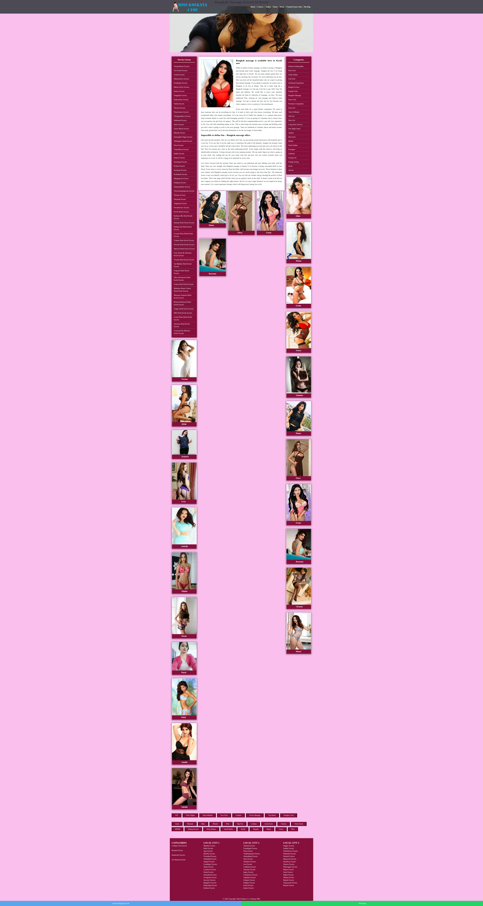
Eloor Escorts (179, 145)
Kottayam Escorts (180, 170)
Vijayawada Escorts (290, 883)
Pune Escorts (248, 851)
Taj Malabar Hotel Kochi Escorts (183, 265)
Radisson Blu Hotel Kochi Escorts (183, 217)
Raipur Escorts (288, 870)
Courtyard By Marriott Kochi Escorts (182, 332)
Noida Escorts (208, 872)
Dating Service (193, 829)
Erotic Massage (254, 815)
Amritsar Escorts (249, 870)
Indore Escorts (248, 888)
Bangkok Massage (294, 95)
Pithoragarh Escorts (290, 867)
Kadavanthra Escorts (181, 100)
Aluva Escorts (179, 124)
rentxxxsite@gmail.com (120, 903)
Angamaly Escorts (180, 203)
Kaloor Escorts (179, 91)
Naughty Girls (289, 815)
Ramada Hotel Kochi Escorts (184, 223)
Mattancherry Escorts (181, 79)
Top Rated (272, 815)
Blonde (215, 824)
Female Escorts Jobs (294, 7)
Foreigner (291, 149)
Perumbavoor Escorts (181, 208)
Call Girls (291, 79)
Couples (238, 815)
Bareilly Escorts (209, 854)
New (293, 829)
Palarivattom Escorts (181, 112)
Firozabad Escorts (210, 856)
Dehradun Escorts (289, 854)
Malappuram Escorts (181, 178)
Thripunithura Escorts (181, 66)
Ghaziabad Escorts (210, 875)
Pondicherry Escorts (290, 851)
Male (203, 824)
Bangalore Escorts (210, 883)
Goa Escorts (247, 864)
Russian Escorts (177, 850)
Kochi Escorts (248, 885)
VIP (176, 815)
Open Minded (207, 815)
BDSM (177, 829)
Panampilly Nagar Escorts (183, 137)
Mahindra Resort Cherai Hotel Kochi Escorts (182, 289)
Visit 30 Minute (293, 112)
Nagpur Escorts (288, 846)
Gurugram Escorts (210, 877)
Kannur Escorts (179, 158)
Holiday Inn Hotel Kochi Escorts (183, 228)
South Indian (292, 75)
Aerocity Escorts (209, 880)
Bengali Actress (293, 87)
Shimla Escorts (288, 877)
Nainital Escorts (289, 856)
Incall (290, 166)
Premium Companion (296, 104)
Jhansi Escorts (208, 867)
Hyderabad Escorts (210, 885)
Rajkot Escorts (288, 875)
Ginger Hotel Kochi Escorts (184, 309)
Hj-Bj (243, 829)
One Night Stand (294, 129)
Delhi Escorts (208, 848)
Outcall (290, 170)
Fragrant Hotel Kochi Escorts (181, 272)
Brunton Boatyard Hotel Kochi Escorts (182, 303)
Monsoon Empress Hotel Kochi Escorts (182, 296)
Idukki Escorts (179, 154)
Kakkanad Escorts (180, 120)
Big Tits (240, 824)
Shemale (190, 824)
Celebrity (291, 154)
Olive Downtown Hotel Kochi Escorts (182, 279)
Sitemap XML (255, 899)
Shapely (256, 829)
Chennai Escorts (249, 846)
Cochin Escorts (179, 75)
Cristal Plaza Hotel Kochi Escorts (183, 318)
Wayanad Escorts (180, 199)
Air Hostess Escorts (179, 860)
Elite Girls (292, 70)
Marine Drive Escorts (181, 87)
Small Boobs (228, 829)
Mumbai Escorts (209, 846)
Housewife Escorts (178, 855)
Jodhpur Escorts (249, 883)
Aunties (291, 133)
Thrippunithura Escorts (182, 116)
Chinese (283, 824)
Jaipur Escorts (248, 872)
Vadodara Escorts (249, 862)
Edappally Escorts (180, 95)
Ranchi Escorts (288, 885)
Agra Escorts (208, 851)
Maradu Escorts (179, 133)
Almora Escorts (288, 864)
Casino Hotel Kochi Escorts (183, 284)
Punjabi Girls (293, 91)
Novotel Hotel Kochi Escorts (184, 245)
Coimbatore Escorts (250, 875)
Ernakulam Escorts (180, 83)
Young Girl (292, 158)
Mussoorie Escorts (289, 859)
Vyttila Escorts (179, 104)
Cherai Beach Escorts (181, 129)
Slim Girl (291, 120)
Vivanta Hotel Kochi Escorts (184, 260)
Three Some (298, 824)
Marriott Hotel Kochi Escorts (184, 249)
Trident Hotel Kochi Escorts (184, 240)
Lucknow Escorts (210, 870)
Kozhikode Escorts (180, 174)
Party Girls (292, 100)
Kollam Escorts (179, 166)
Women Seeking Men (296, 66)
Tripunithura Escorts (181, 149)
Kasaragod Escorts (180, 162)
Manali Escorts (288, 880)
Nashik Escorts (288, 848)
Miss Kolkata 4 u (243, 899)
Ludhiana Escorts (249, 867)
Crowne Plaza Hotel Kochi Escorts (183, 235)
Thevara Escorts (179, 108)
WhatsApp (362, 903)
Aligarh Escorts (209, 862)
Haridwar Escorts (289, 862)
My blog (307, 7)
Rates (275, 7)
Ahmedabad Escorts (250, 856)
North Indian (292, 145)
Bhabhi (290, 141)
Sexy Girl (291, 108)
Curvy (281, 829)
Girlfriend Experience (296, 83)
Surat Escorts (248, 859)
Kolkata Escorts (209, 888)
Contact (260, 7)
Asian (177, 824)
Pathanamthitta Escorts (182, 187)
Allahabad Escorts (210, 859)
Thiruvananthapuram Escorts (184, 191)
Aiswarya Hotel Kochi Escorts (182, 325)
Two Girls (224, 815)
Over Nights (190, 815)
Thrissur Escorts (179, 195)
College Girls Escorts (179, 846)
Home (253, 7)
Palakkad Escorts (180, 183)
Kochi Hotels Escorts (181, 212)
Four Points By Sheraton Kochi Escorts (182, 254)
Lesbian (254, 824)
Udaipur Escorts (249, 880)
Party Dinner (211, 829)
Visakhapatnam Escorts (251, 854)
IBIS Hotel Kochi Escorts (183, 313)
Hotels (282, 7)
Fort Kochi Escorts (180, 70)
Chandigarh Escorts (250, 848)
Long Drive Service (295, 124)
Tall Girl (291, 116)
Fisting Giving (293, 162)
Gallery (268, 7)
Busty (269, 829)
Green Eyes (269, 824)
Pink (227, 824)
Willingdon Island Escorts (183, 141)
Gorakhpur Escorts (210, 864)
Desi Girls (291, 137)
